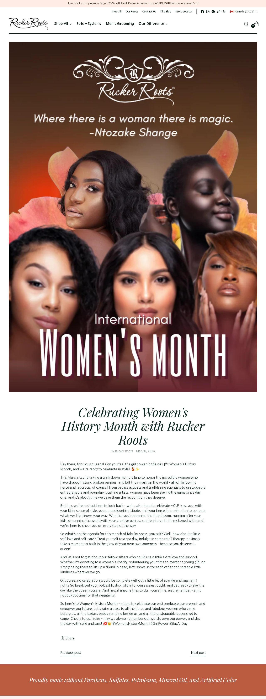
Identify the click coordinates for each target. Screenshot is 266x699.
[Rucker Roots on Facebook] (202, 11)
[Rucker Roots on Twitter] (224, 11)
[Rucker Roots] (28, 24)
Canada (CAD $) (244, 11)
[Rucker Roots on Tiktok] (218, 11)
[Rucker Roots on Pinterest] (213, 11)
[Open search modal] (246, 24)
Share (70, 638)
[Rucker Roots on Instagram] (208, 11)
